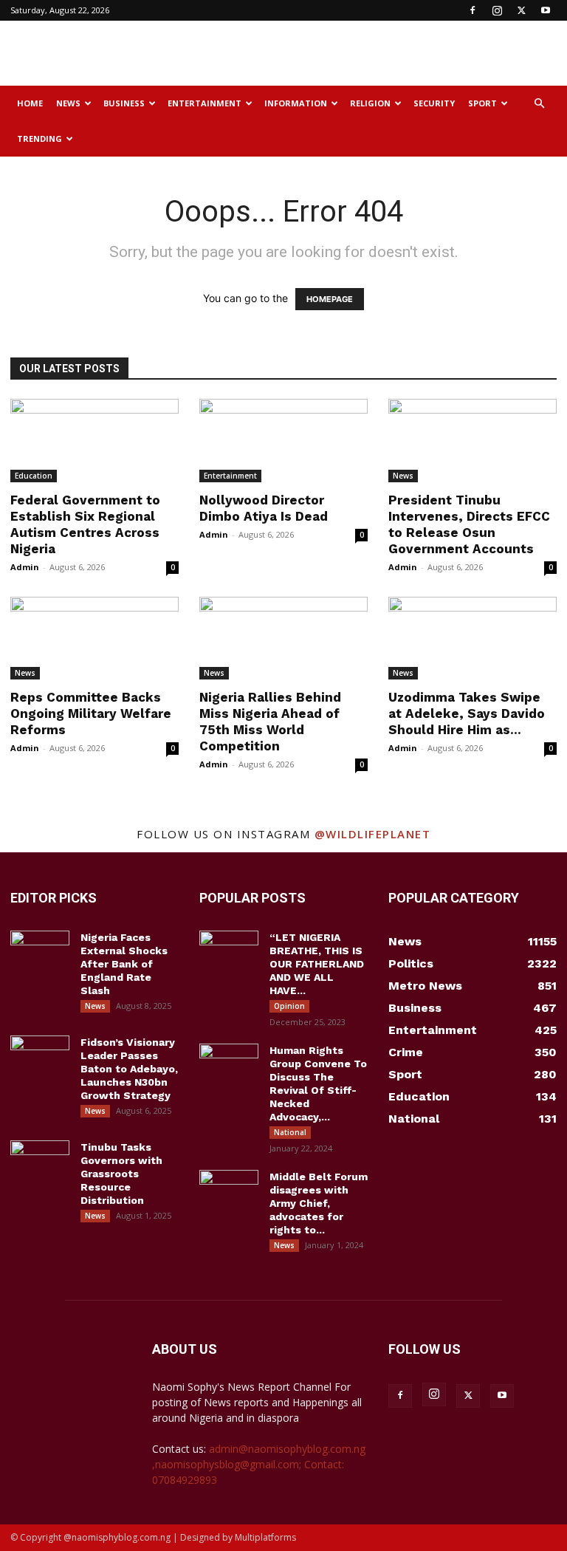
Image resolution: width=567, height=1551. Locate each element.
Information (295, 103)
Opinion (289, 1006)
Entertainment (204, 103)
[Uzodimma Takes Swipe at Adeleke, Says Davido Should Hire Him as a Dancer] (472, 638)
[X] (521, 10)
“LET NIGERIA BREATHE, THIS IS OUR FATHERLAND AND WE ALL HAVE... (316, 963)
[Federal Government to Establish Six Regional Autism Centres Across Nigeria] (94, 440)
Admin (24, 566)
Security (434, 103)
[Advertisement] (383, 53)
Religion (370, 103)
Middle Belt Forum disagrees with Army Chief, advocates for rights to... (318, 1203)
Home (30, 103)
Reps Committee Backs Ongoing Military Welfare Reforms (90, 713)
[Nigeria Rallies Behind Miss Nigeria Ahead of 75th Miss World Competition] (283, 638)
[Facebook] (472, 10)
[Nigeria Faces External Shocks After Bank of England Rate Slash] (39, 951)
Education (33, 475)
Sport (482, 103)
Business (124, 103)
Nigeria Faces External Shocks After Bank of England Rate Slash (124, 963)
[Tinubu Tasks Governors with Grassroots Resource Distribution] (39, 1161)
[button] (539, 104)
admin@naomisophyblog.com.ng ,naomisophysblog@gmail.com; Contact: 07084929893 (258, 1464)
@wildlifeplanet (373, 833)
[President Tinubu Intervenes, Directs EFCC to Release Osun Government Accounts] (472, 440)
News (68, 103)
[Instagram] (497, 10)
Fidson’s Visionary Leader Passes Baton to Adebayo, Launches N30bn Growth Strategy (129, 1068)
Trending (39, 138)
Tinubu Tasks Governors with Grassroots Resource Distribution (121, 1173)
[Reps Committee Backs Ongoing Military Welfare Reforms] (94, 638)
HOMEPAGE (329, 299)
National (290, 1132)
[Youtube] (546, 10)
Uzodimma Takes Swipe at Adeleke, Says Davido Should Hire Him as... (466, 713)
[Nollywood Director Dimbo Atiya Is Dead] (283, 440)
